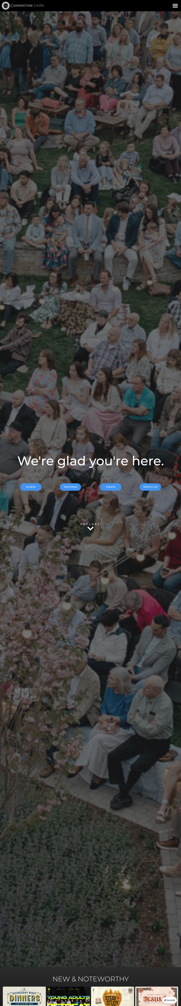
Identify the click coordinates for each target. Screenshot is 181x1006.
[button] (175, 5)
